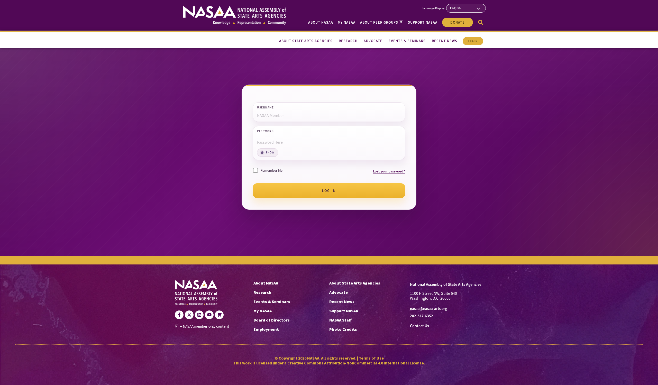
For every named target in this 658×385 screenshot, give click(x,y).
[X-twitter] (189, 314)
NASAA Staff (340, 320)
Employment (266, 329)
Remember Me (271, 170)
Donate (457, 22)
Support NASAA (422, 22)
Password (265, 131)
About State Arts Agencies (354, 283)
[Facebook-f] (179, 314)
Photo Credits (343, 329)
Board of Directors (271, 320)
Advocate (338, 292)
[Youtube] (209, 314)
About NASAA (320, 22)
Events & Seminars (271, 301)
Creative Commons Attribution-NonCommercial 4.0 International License (355, 362)
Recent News (341, 301)
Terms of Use (371, 358)
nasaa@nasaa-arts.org (428, 308)
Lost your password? (389, 171)
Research (262, 292)
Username (265, 107)
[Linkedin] (199, 314)
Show (270, 152)
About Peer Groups (381, 22)
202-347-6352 (421, 315)
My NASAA (346, 22)
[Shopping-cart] (219, 314)
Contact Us (419, 325)
